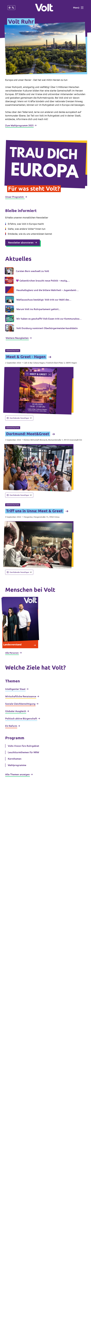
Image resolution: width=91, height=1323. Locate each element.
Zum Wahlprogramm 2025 (19, 125)
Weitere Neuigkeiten (17, 338)
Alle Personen (12, 653)
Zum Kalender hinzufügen (19, 418)
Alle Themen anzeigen (17, 774)
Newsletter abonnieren (21, 242)
